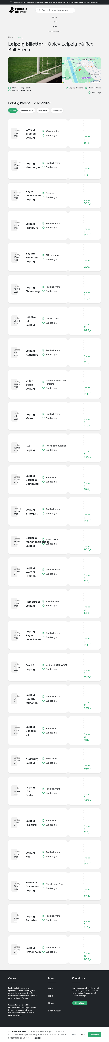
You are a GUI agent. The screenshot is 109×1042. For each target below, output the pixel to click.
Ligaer (54, 26)
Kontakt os (79, 1003)
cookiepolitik (35, 1038)
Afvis (83, 1035)
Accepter (95, 1035)
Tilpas (73, 1035)
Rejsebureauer (55, 31)
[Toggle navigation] (99, 10)
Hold (54, 22)
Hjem (54, 17)
